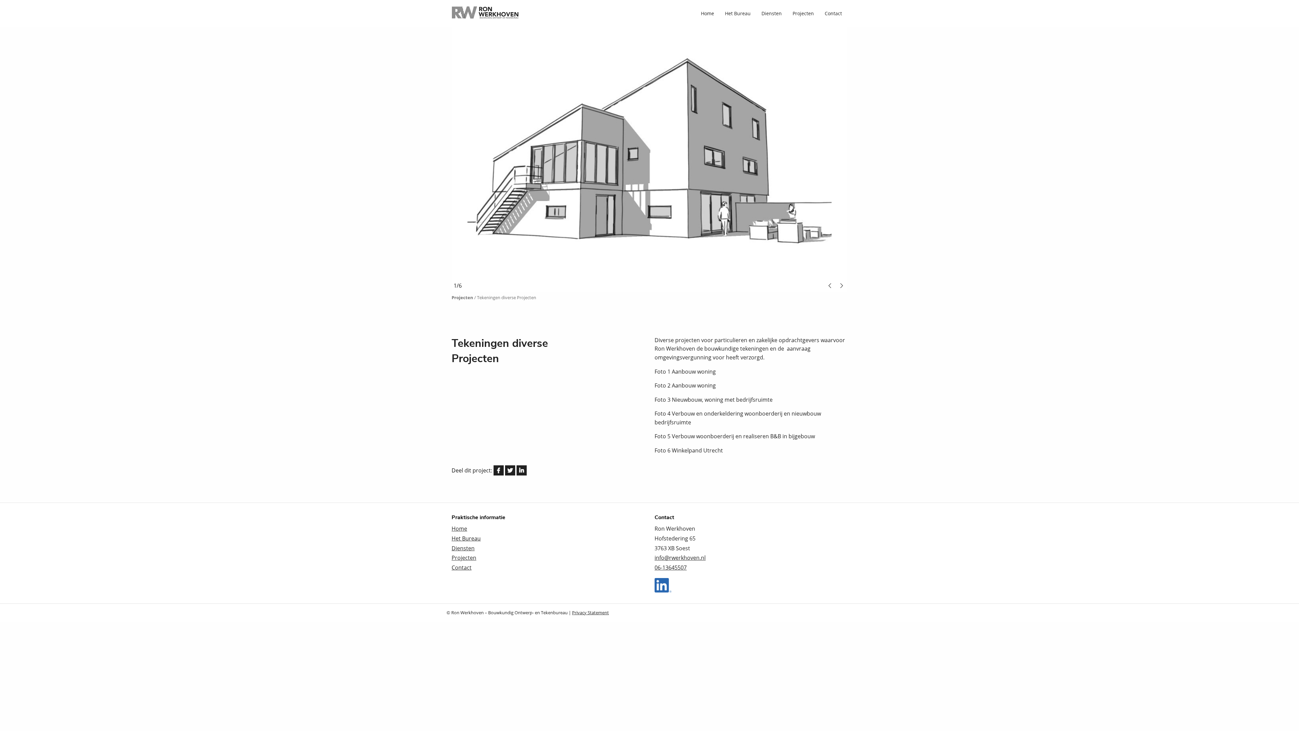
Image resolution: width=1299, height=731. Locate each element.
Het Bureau (738, 13)
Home (707, 13)
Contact (833, 13)
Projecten (803, 13)
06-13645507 (671, 567)
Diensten (771, 13)
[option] (766, 159)
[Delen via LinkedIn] (522, 470)
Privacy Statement (590, 613)
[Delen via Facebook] (499, 470)
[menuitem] (708, 13)
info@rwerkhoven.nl (680, 557)
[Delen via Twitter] (510, 470)
